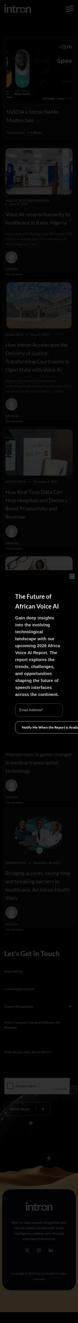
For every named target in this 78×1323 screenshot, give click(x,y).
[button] (72, 576)
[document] (39, 661)
